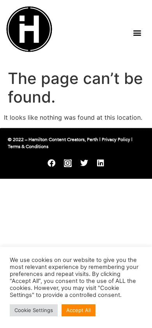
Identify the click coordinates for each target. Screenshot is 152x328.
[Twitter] (84, 163)
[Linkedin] (100, 163)
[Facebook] (51, 163)
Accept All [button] (78, 310)
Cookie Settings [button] (33, 310)
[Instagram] (68, 163)
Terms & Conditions (28, 146)
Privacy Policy (116, 139)
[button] (137, 32)
